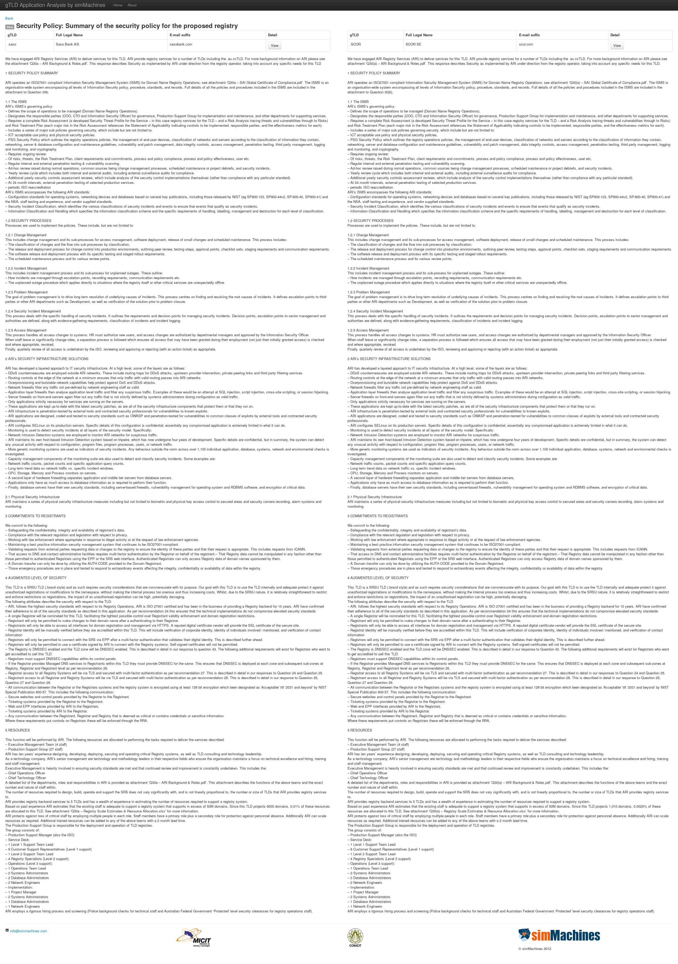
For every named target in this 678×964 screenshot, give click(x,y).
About (132, 4)
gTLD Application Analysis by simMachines (55, 4)
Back (9, 18)
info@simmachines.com (28, 930)
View (274, 45)
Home (117, 4)
